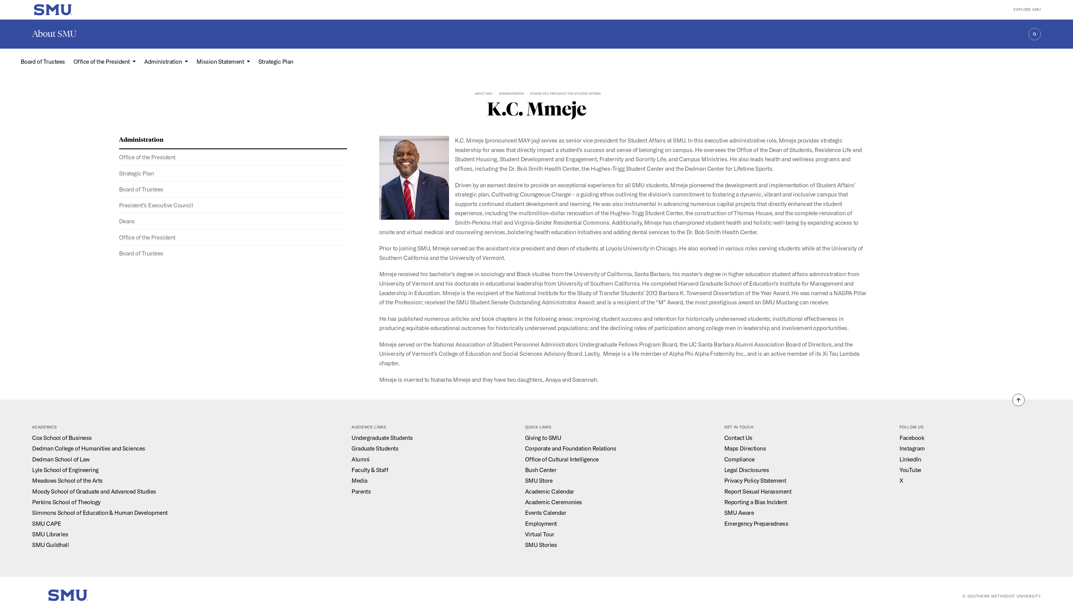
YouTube (910, 469)
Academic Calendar (549, 491)
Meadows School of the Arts (67, 480)
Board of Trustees (43, 61)
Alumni (361, 459)
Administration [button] (163, 61)
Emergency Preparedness (756, 523)
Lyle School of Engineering (65, 469)
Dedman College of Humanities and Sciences (88, 448)
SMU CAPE (46, 523)
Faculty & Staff (370, 469)
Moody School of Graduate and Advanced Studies (94, 491)
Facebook (911, 437)
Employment (541, 523)
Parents (361, 491)
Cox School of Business (62, 437)
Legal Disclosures (746, 469)
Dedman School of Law (61, 459)
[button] (1018, 400)
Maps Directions (745, 448)
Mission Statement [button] (220, 61)
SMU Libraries (50, 534)
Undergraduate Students (382, 437)
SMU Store (538, 480)
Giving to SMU (543, 437)
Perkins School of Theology (66, 502)
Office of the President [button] (102, 61)
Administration (511, 94)
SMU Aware (739, 512)
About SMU (54, 33)
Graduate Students (375, 448)
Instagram (912, 448)
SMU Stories (541, 544)
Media (359, 480)
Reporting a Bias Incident (755, 502)
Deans (127, 221)
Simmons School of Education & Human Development (99, 512)
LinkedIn (910, 459)
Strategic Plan (275, 61)
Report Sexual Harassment (757, 491)
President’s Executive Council (156, 205)
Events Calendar (545, 512)
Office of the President (147, 157)
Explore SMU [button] (1027, 9)
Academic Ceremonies (553, 502)
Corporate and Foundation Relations (570, 448)
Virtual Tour (539, 534)
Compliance (739, 459)
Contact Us (738, 437)
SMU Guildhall (50, 544)
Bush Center (540, 469)
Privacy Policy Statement (755, 480)
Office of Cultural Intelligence (562, 459)
